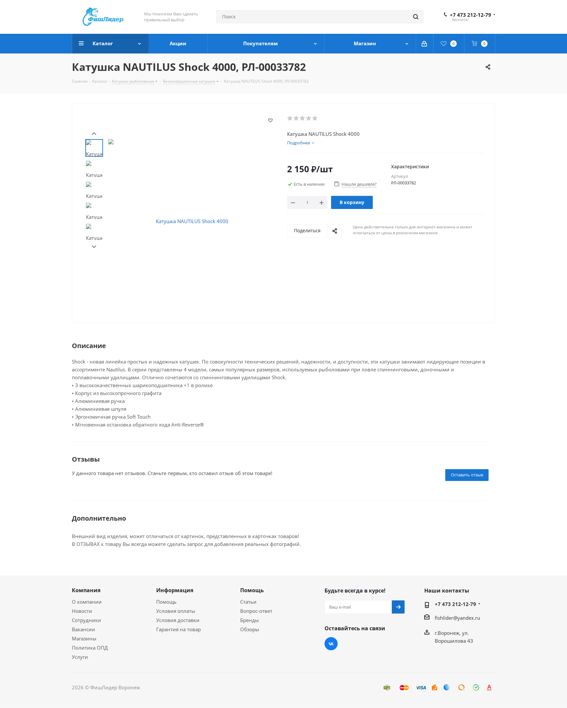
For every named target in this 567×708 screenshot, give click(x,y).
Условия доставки (178, 620)
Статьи (248, 601)
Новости (82, 611)
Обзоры (249, 629)
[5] (315, 118)
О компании (87, 601)
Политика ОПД (90, 647)
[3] (303, 118)
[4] (309, 118)
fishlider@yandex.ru (457, 617)
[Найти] (416, 16)
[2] (296, 118)
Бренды (249, 620)
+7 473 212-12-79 (470, 15)
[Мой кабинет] (424, 43)
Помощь (166, 601)
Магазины (84, 638)
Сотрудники (86, 620)
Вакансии (83, 629)
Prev (94, 133)
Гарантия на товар (178, 629)
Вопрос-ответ (256, 611)
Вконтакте (331, 643)
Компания (86, 590)
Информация (174, 590)
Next (94, 246)
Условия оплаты (175, 611)
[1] (290, 118)
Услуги (80, 657)
